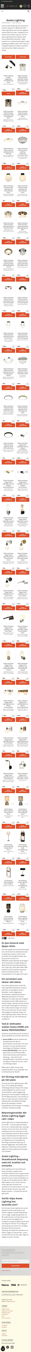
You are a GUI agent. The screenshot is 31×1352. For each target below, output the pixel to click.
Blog (3, 1316)
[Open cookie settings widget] (3, 1349)
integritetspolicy (6, 1270)
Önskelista (4, 1335)
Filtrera (9, 57)
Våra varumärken (6, 1318)
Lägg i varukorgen (22, 93)
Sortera (23, 57)
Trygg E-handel (5, 1309)
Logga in (4, 1334)
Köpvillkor (4, 1327)
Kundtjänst (4, 1325)
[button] (2, 5)
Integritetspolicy (6, 1312)
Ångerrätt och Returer (7, 1311)
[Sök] (28, 11)
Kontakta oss (5, 1314)
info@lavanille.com (10, 1301)
